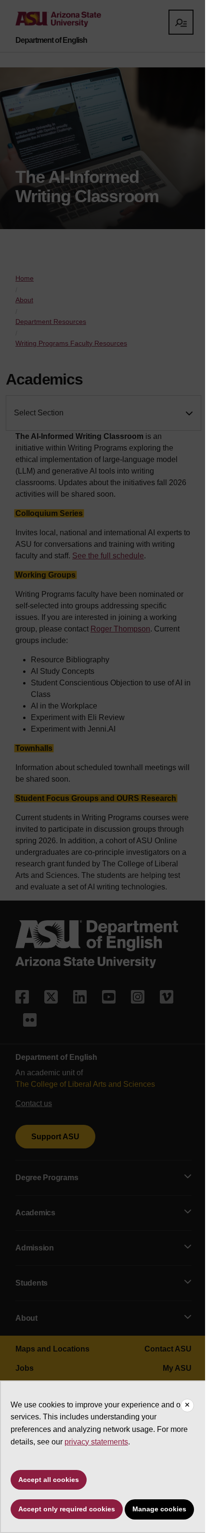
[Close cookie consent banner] (187, 1405)
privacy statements (96, 1442)
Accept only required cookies (66, 1509)
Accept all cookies (48, 1479)
